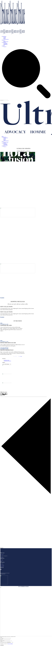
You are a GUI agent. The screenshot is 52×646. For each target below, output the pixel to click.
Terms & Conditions (10, 643)
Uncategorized (4, 347)
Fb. (0, 547)
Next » (21, 356)
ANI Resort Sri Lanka (6, 360)
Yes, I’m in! (2, 645)
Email (1, 639)
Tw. (2, 547)
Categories (3, 364)
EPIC (1, 323)
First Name (1, 638)
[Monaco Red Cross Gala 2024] (5, 335)
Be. (1, 547)
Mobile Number (2, 640)
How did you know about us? (3, 642)
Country (1, 641)
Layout (1, 637)
